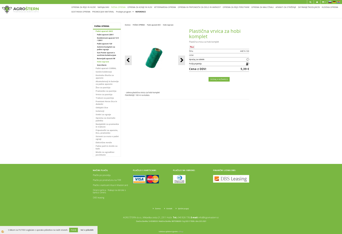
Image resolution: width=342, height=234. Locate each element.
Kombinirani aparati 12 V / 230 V (108, 39)
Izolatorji (100, 111)
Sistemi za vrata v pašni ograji (107, 137)
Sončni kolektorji (104, 71)
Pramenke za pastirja (106, 91)
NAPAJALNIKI (103, 7)
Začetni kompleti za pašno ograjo (106, 48)
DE (334, 2)
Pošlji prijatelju (195, 63)
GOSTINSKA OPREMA (80, 11)
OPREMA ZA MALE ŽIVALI (262, 7)
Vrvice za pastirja (104, 94)
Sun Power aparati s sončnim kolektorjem (106, 53)
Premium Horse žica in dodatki (106, 102)
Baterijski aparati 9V (106, 58)
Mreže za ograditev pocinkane (105, 153)
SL (330, 2)
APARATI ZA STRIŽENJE (286, 7)
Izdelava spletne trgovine (168, 231)
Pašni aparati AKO (104, 31)
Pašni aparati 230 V (105, 34)
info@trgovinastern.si (209, 217)
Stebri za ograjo (103, 114)
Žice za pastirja (103, 87)
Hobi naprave (103, 61)
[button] (181, 60)
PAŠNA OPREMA (118, 7)
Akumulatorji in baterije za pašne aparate (107, 82)
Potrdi (73, 230)
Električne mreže (104, 142)
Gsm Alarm (101, 65)
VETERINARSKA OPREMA (165, 7)
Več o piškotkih (87, 230)
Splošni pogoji (183, 208)
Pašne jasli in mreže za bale (106, 147)
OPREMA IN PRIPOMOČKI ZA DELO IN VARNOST (199, 7)
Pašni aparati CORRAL (106, 68)
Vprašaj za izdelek (196, 59)
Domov (128, 25)
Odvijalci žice (102, 107)
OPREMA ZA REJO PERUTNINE (236, 7)
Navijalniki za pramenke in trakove (107, 125)
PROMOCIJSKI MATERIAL (103, 11)
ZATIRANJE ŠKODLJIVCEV (309, 7)
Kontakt (169, 208)
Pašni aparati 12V (104, 43)
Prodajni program (123, 11)
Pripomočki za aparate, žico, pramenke (107, 131)
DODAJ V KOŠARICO (219, 79)
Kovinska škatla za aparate (105, 76)
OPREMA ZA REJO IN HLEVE (83, 7)
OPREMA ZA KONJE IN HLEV (139, 7)
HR (338, 2)
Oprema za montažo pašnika (105, 119)
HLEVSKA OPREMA (330, 7)
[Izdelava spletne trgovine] (180, 231)
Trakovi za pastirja (105, 98)
